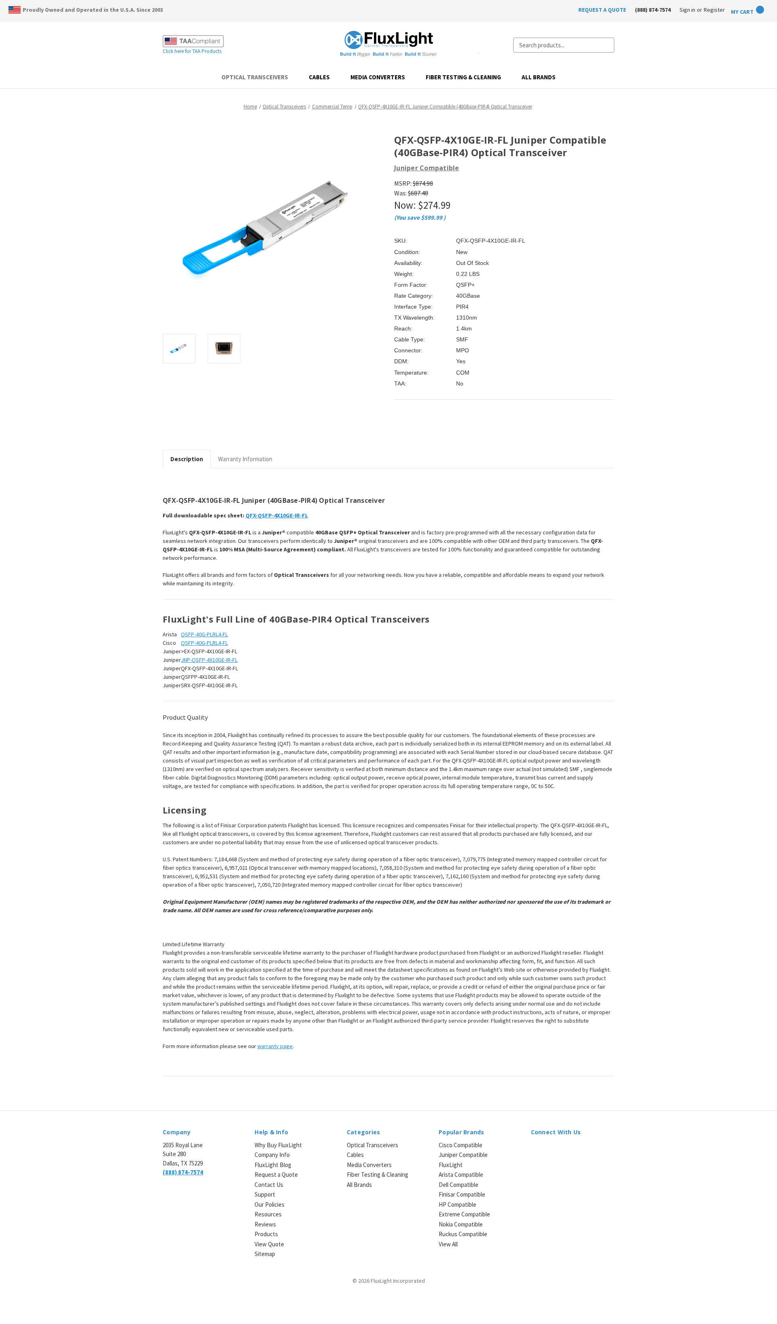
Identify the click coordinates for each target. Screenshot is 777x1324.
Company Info (272, 1155)
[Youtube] (577, 1150)
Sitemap (265, 1254)
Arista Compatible (461, 1174)
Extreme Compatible (464, 1214)
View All (448, 1244)
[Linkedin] (453, 428)
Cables (319, 77)
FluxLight (451, 1165)
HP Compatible (457, 1204)
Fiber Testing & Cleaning (463, 77)
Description (186, 459)
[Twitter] (439, 428)
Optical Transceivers (254, 77)
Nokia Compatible (461, 1224)
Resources (268, 1214)
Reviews (265, 1224)
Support (265, 1194)
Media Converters (377, 77)
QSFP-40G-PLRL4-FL (204, 634)
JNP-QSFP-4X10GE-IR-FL (209, 659)
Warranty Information (245, 459)
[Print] (426, 428)
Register (714, 9)
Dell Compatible (458, 1184)
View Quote (269, 1244)
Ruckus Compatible (463, 1234)
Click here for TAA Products (192, 51)
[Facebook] (398, 428)
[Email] (412, 428)
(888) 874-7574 (653, 9)
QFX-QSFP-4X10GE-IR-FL (277, 515)
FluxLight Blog (273, 1165)
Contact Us (269, 1184)
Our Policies (269, 1204)
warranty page (275, 1046)
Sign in (687, 9)
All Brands (539, 77)
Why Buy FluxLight (278, 1145)
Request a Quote (276, 1174)
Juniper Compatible (463, 1155)
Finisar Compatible (462, 1194)
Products (266, 1234)
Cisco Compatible (460, 1145)
